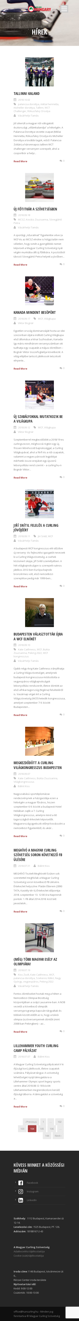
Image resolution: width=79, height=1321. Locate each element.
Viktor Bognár (26, 323)
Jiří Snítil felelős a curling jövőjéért (36, 528)
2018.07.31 (24, 866)
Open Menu (64, 9)
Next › (58, 1135)
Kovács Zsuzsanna (37, 219)
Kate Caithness (27, 649)
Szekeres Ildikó (45, 978)
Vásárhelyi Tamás (28, 115)
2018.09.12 (24, 427)
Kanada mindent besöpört (35, 312)
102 (60, 1121)
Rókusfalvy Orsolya (38, 111)
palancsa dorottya (28, 104)
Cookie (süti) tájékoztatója (29, 1255)
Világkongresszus (24, 781)
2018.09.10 (24, 645)
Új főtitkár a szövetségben (35, 209)
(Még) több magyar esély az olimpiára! (35, 962)
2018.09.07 (24, 774)
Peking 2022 (35, 653)
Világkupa (50, 318)
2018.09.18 (24, 215)
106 (52, 1128)
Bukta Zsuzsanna (47, 778)
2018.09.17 (24, 318)
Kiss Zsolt (23, 974)
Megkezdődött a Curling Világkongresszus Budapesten (38, 765)
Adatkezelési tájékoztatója (29, 1251)
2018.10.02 (24, 99)
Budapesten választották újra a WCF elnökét (38, 637)
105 (42, 1128)
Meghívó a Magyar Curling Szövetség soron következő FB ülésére (38, 855)
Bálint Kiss (24, 786)
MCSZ (21, 219)
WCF (40, 318)
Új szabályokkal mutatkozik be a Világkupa (38, 419)
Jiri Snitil (42, 536)
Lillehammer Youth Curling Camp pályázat (36, 1048)
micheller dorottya (24, 107)
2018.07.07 (24, 1056)
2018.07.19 (24, 970)
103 (22, 1128)
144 (47, 1135)
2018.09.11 (24, 536)
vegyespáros (31, 981)
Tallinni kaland (27, 93)
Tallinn (40, 107)
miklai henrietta (49, 104)
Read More (20, 161)
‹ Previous (31, 1121)
